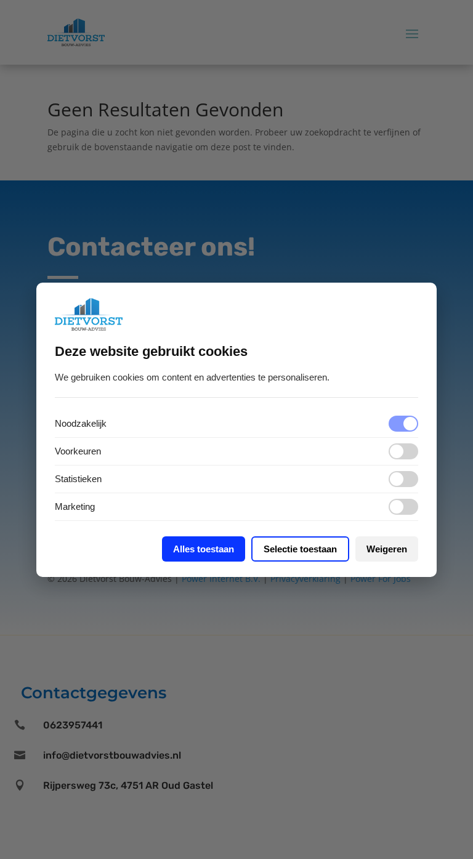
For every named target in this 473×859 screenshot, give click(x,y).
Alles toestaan (203, 549)
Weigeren (386, 549)
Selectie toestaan (300, 549)
